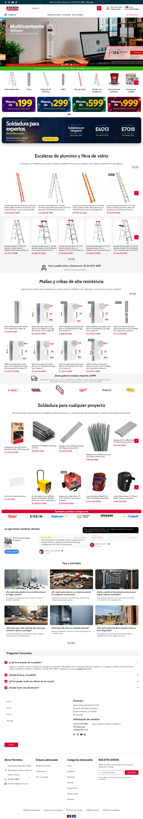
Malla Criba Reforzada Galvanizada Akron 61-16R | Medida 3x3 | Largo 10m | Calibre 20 (71, 366)
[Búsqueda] (99, 8)
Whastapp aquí (79, 727)
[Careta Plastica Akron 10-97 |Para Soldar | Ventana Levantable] (126, 481)
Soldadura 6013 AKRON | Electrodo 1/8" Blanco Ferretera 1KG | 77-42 (126, 441)
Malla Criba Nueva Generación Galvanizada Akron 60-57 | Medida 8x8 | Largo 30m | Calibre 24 (98, 366)
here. (108, 531)
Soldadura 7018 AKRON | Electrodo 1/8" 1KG (44, 447)
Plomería (70, 799)
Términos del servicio (74, 810)
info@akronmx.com (84, 669)
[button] (132, 8)
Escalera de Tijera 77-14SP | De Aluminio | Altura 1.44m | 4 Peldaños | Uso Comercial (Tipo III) (16, 248)
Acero (69, 766)
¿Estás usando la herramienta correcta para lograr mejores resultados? (116, 593)
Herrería (70, 783)
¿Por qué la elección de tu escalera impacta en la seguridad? (116, 629)
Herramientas (72, 788)
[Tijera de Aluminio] (11, 79)
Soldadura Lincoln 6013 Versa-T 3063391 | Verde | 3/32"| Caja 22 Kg (16, 448)
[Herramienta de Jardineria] (114, 79)
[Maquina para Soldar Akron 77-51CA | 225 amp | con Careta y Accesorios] (71, 481)
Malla (63, 89)
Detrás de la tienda (43, 766)
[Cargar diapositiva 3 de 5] (69, 64)
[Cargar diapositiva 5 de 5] (76, 64)
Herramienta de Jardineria (114, 90)
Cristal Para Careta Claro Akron (15, 496)
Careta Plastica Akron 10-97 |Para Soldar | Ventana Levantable (125, 497)
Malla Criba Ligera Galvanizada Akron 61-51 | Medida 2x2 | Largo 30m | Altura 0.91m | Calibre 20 (43, 329)
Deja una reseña (11, 552)
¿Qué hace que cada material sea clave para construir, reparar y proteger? (25, 629)
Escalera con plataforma (97, 90)
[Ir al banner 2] (71, 114)
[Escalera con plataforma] (97, 79)
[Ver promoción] (19, 104)
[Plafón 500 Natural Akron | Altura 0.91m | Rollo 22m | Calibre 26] (16, 312)
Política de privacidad (31, 810)
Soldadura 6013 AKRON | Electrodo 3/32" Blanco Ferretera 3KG (71, 447)
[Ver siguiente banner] (137, 104)
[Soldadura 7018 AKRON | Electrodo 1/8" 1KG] (44, 432)
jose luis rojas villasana (53, 551)
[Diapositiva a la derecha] (136, 83)
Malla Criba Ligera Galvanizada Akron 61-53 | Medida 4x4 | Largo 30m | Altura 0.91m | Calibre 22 (16, 366)
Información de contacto (53, 810)
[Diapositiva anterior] (40, 2)
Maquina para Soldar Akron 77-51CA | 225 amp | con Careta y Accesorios (70, 498)
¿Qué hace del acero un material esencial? (70, 628)
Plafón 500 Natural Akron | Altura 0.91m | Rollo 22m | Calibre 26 (16, 328)
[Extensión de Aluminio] (46, 79)
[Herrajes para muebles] (131, 79)
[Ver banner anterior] (5, 104)
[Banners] (36, 516)
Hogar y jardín (72, 794)
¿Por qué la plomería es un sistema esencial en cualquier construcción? (71, 593)
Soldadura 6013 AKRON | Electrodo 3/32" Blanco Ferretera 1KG (98, 456)
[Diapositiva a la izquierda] (6, 83)
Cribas (28, 89)
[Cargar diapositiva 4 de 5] (73, 64)
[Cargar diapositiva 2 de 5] (65, 64)
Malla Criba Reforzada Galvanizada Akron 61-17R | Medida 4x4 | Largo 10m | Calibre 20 (71, 329)
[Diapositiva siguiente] (103, 2)
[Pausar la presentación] (85, 64)
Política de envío (92, 810)
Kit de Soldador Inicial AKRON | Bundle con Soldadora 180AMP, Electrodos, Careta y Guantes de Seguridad (43, 498)
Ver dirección (78, 715)
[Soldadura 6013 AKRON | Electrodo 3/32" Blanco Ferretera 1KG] (98, 436)
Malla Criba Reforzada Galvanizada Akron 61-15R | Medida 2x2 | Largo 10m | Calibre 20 (98, 329)
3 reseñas (99, 546)
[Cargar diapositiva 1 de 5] (62, 64)
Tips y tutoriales (42, 777)
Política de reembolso (111, 810)
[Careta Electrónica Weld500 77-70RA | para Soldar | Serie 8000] (98, 481)
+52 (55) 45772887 (80, 724)
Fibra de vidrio (80, 89)
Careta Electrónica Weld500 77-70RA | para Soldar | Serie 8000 (97, 497)
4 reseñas (48, 553)
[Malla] (63, 79)
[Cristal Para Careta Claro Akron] (16, 481)
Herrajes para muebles (131, 90)
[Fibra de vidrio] (80, 79)
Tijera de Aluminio (12, 89)
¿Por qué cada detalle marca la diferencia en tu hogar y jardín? (26, 593)
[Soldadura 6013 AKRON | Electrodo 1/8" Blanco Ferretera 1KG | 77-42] (126, 429)
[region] (71, 104)
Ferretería (71, 777)
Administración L (101, 544)
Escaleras (71, 771)
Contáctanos (41, 771)
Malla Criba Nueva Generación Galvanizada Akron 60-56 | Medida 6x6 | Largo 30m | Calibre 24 (126, 329)
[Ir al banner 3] (73, 114)
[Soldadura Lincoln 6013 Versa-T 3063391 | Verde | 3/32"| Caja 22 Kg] (16, 432)
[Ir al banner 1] (69, 114)
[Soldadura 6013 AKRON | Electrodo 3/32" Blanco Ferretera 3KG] (71, 432)
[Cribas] (29, 79)
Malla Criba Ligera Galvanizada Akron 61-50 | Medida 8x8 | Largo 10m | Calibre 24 (43, 366)
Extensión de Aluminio (46, 90)
